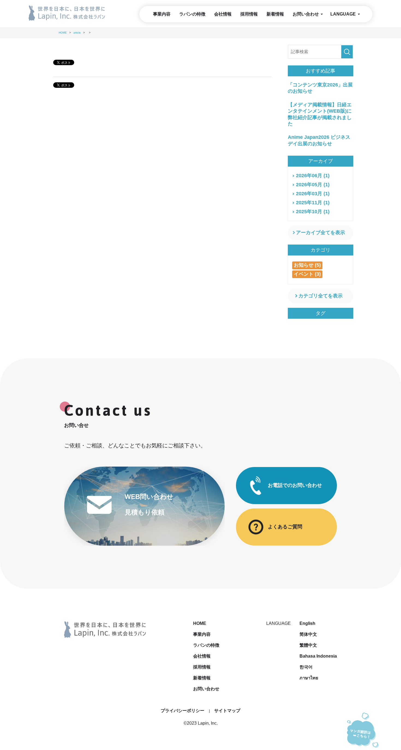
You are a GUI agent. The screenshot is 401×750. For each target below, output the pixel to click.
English (307, 623)
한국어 (306, 667)
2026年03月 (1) (313, 193)
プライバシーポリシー (182, 711)
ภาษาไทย (309, 678)
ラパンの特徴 (192, 14)
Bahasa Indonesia (318, 656)
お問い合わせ (306, 14)
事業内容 (161, 14)
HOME (199, 623)
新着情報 (275, 14)
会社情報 (223, 14)
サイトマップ (227, 711)
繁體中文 (308, 645)
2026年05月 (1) (313, 184)
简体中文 (308, 634)
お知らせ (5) (307, 265)
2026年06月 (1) (313, 175)
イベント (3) (307, 274)
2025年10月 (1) (313, 211)
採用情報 (249, 14)
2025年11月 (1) (313, 202)
